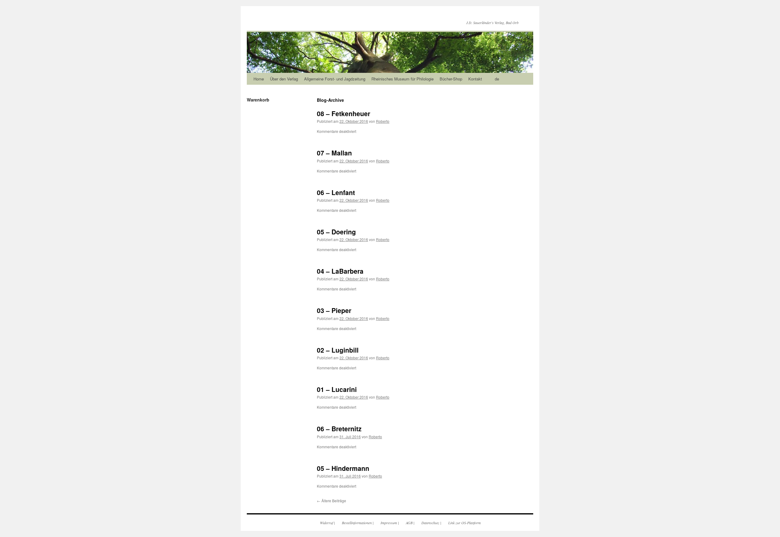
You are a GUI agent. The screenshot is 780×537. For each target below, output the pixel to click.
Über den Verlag (284, 79)
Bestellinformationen (357, 522)
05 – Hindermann (343, 468)
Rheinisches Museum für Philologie (402, 79)
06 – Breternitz (339, 428)
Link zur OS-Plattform (464, 522)
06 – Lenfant (336, 192)
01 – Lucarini (337, 389)
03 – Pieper (334, 310)
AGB (409, 522)
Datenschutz (430, 522)
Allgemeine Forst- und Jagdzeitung (334, 79)
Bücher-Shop (451, 79)
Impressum (389, 522)
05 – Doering (336, 231)
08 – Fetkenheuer (343, 113)
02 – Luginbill (338, 349)
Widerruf (326, 522)
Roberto (382, 121)
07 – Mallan (334, 152)
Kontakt (475, 79)
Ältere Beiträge (331, 500)
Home (259, 79)
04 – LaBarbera (340, 271)
